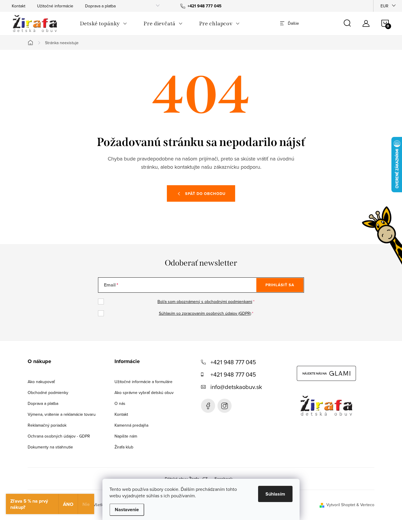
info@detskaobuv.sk (236, 386)
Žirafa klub (123, 447)
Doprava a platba (100, 6)
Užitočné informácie (55, 6)
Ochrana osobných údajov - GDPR (59, 436)
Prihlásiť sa (279, 285)
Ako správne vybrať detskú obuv (144, 392)
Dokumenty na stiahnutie (50, 447)
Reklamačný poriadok (47, 425)
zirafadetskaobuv (224, 406)
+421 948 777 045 (233, 362)
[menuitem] (103, 23)
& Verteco (364, 505)
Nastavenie (127, 509)
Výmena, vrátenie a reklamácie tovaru (62, 414)
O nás (119, 403)
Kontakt (18, 6)
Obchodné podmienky (48, 392)
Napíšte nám (125, 436)
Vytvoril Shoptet (340, 505)
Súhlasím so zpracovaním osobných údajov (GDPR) (205, 313)
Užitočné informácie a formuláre (143, 381)
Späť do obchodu (205, 193)
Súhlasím (275, 494)
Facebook (208, 406)
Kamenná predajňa (131, 425)
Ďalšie (293, 23)
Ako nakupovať (41, 381)
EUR (384, 6)
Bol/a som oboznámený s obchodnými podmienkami (204, 301)
